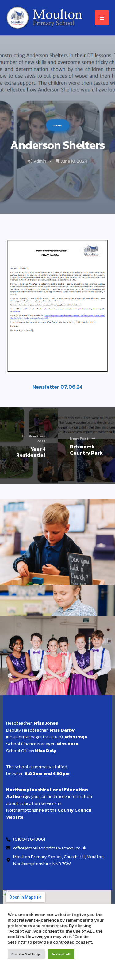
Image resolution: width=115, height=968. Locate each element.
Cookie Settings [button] (26, 954)
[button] (102, 17)
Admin (40, 161)
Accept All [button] (61, 954)
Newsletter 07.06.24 (57, 387)
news (57, 125)
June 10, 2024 (74, 161)
